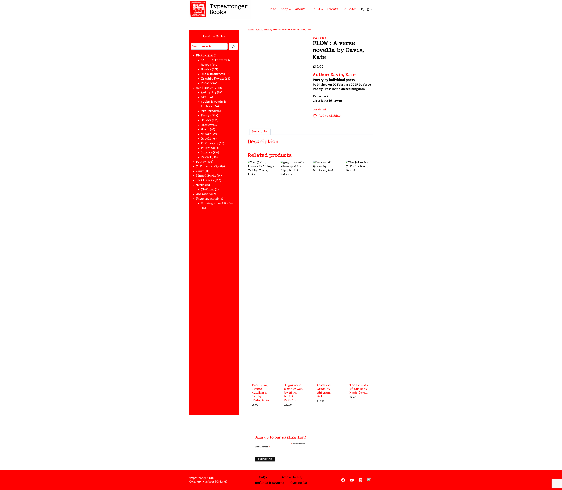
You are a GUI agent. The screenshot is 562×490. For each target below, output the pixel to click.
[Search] (233, 46)
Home (273, 9)
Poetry (320, 38)
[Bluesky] (369, 480)
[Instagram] (360, 480)
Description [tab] (260, 131)
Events (332, 9)
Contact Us (299, 483)
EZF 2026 (349, 9)
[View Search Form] (362, 9)
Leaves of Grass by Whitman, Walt (324, 391)
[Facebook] (343, 480)
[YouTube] (351, 480)
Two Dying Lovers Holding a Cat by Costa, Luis (260, 393)
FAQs (263, 477)
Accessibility (292, 477)
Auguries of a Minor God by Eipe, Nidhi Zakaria (293, 393)
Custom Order (214, 36)
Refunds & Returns (269, 483)
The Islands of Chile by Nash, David (358, 389)
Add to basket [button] (261, 411)
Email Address (262, 446)
